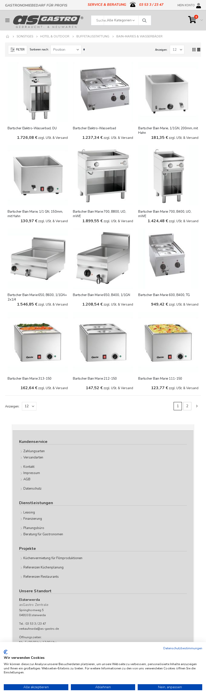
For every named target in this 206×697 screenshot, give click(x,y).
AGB (26, 479)
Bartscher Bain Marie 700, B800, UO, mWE (99, 213)
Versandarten (33, 457)
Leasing (29, 512)
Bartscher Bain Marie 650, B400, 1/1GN (101, 295)
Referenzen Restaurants (41, 576)
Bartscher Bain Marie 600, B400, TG (164, 295)
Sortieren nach (39, 49)
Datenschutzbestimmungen (182, 648)
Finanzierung (32, 518)
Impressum (31, 473)
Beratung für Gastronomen (43, 534)
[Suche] (144, 20)
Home (8, 36)
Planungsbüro (33, 528)
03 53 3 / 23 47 (151, 4)
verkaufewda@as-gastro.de (39, 629)
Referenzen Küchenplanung (43, 567)
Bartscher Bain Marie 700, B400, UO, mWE (164, 213)
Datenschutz (32, 488)
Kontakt (28, 466)
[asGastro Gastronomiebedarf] (48, 21)
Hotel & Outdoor (54, 36)
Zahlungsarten (34, 451)
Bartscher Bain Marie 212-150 (95, 378)
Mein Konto (186, 5)
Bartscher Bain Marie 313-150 (30, 378)
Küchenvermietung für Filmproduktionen (52, 558)
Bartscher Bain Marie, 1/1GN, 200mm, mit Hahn (168, 130)
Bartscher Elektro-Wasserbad (94, 128)
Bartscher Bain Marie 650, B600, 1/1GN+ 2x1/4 (37, 297)
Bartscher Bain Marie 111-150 (160, 378)
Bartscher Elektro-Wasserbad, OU (32, 128)
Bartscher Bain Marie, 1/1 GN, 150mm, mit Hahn (35, 213)
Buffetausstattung (92, 36)
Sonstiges (25, 36)
